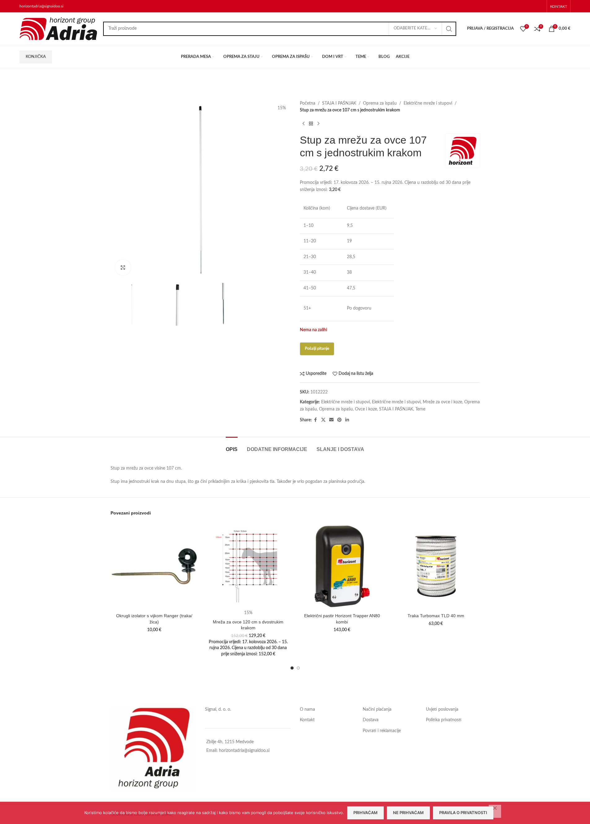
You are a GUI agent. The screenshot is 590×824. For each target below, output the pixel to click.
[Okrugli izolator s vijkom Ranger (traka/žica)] (154, 566)
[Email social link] (331, 420)
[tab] (232, 446)
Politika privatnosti (443, 720)
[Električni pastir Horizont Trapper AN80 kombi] (342, 566)
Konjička (36, 57)
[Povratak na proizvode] (311, 124)
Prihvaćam (365, 812)
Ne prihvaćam (408, 812)
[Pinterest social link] (339, 420)
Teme (420, 409)
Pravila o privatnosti (463, 812)
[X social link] (323, 420)
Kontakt (307, 720)
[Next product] (318, 124)
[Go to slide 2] (298, 668)
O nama (307, 709)
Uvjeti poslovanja (442, 709)
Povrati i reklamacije (382, 731)
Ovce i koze (366, 409)
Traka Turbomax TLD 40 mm (436, 615)
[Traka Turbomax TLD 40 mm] (436, 566)
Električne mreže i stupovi (428, 103)
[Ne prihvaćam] (495, 811)
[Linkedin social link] (347, 420)
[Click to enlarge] (123, 267)
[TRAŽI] (449, 29)
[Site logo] (58, 28)
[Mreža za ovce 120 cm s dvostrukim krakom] (248, 566)
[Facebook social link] (315, 420)
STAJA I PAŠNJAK (339, 103)
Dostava (370, 720)
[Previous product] (303, 124)
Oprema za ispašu (380, 103)
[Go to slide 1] (292, 668)
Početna (307, 103)
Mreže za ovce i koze (442, 402)
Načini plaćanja (377, 709)
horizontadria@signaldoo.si (41, 6)
